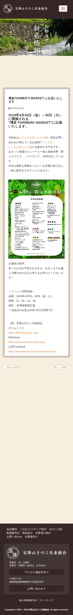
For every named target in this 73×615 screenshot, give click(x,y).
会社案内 (12, 529)
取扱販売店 (13, 532)
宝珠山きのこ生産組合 (26, 8)
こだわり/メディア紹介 (33, 529)
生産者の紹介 (43, 532)
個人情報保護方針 (28, 600)
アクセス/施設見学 (36, 572)
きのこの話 (55, 529)
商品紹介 (27, 532)
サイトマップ (46, 600)
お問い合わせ (14, 536)
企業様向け (31, 536)
